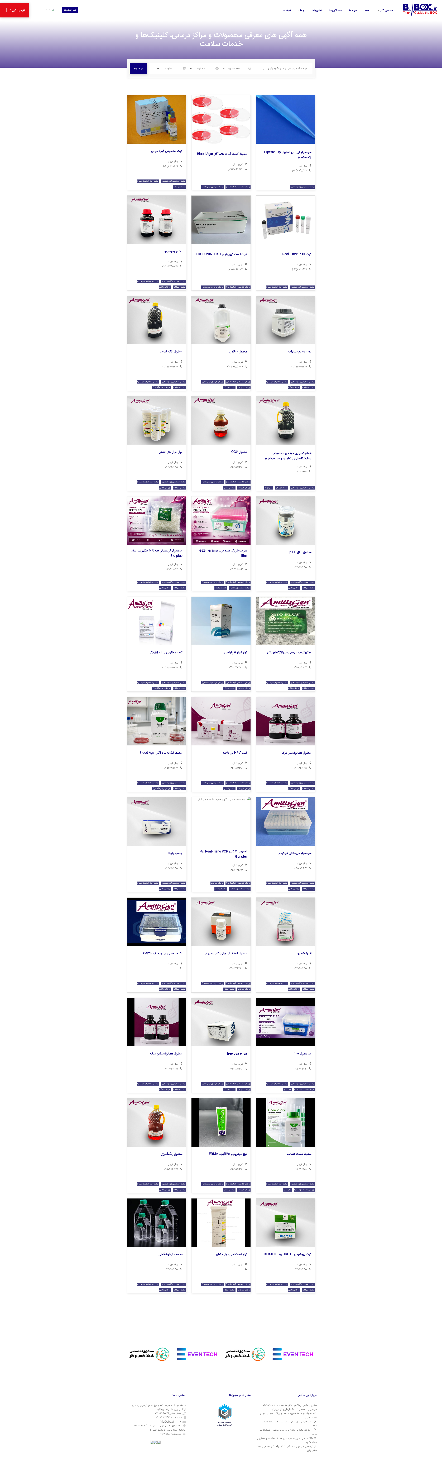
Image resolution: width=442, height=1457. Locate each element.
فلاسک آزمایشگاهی (170, 1254)
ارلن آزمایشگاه (173, 1354)
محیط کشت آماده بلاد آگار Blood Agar (222, 154)
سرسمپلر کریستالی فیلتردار (295, 853)
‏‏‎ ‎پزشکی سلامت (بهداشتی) (240, 588)
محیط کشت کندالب (299, 1154)
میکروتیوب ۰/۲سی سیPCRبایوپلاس (288, 652)
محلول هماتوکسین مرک (296, 752)
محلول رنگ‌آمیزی (171, 1154)
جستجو (138, 68)
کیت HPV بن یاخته (235, 752)
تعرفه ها (287, 10)
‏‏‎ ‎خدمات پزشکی (179, 186)
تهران (299, 166)
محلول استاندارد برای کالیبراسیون (226, 953)
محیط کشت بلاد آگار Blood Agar (161, 752)
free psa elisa (237, 1053)
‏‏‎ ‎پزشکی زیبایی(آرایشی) (161, 387)
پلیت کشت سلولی (300, 1354)
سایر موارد (268, 487)
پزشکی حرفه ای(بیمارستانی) (212, 186)
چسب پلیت (175, 853)
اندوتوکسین (304, 953)
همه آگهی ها (335, 10)
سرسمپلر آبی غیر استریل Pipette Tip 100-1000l (287, 155)
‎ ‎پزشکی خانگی (164, 287)
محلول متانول (238, 351)
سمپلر (243, 1354)
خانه (367, 10)
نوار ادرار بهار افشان (170, 452)
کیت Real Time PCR (296, 254)
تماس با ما (317, 10)
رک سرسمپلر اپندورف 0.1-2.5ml (162, 953)
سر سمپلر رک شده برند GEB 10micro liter (223, 553)
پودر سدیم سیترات (299, 351)
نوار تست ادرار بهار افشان (231, 1254)
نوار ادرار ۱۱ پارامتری (235, 652)
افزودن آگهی (18, 10)
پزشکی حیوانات (179, 287)
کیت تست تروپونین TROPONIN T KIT (221, 254)
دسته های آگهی (387, 10)
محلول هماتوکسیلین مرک (166, 1053)
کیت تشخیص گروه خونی (166, 151)
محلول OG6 (239, 452)
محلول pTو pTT (300, 552)
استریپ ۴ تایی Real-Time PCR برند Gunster (223, 854)
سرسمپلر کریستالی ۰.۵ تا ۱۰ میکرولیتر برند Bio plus (156, 553)
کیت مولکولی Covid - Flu (166, 652)
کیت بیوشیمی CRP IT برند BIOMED (287, 1254)
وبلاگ (301, 10)
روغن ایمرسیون (173, 251)
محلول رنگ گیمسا (171, 351)
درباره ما (353, 10)
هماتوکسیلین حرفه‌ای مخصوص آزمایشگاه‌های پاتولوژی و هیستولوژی (288, 456)
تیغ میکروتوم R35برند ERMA (228, 1154)
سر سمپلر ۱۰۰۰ (302, 1053)
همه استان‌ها (70, 10)
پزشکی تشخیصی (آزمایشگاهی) (302, 186)
